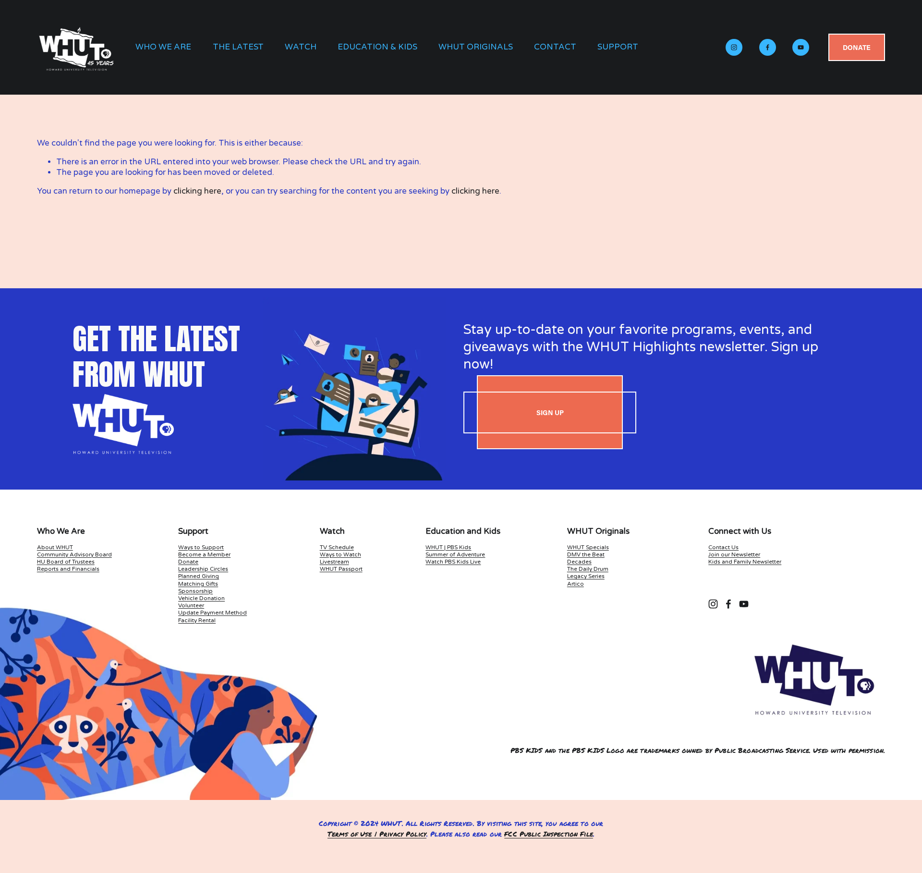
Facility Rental (197, 620)
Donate (857, 47)
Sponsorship (195, 591)
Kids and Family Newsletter (744, 561)
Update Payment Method (212, 612)
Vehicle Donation (201, 598)
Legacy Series (586, 576)
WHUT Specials (588, 547)
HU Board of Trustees (66, 561)
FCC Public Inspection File (548, 833)
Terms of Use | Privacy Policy (377, 833)
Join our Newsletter (734, 554)
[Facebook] (767, 47)
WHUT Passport (341, 569)
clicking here (197, 191)
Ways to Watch (340, 554)
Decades (579, 561)
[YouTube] (800, 47)
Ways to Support (201, 547)
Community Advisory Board (74, 554)
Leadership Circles (203, 569)
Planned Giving (198, 576)
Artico (575, 583)
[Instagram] (734, 47)
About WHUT (55, 547)
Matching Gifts (198, 583)
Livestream (334, 561)
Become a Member (204, 554)
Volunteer (191, 605)
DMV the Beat (586, 554)
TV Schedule (337, 547)
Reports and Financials (68, 569)
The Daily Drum (587, 569)
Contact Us (723, 547)
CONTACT (555, 47)
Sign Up (550, 412)
